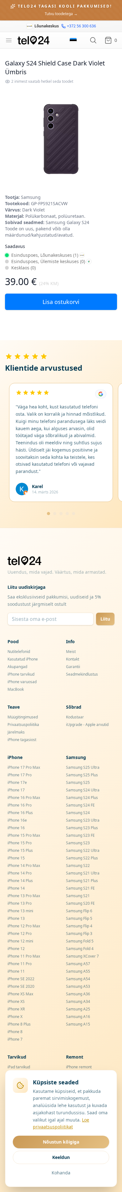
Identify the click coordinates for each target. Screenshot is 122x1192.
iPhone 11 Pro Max (24, 956)
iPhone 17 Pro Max (24, 767)
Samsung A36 (78, 994)
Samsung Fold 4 (80, 948)
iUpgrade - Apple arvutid (87, 724)
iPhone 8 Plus (19, 1024)
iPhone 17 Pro (20, 775)
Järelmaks (16, 732)
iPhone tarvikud (21, 674)
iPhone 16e (17, 820)
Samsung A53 (78, 986)
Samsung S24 (78, 812)
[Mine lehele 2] (54, 513)
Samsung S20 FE (80, 903)
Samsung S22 (78, 865)
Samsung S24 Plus (82, 797)
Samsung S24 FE (80, 805)
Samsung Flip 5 (79, 918)
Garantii (73, 666)
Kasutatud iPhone (23, 659)
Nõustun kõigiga (61, 1142)
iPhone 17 (16, 790)
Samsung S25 (78, 782)
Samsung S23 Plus (82, 827)
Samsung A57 (78, 963)
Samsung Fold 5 (80, 941)
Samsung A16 (78, 1016)
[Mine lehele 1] (48, 513)
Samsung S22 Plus (82, 858)
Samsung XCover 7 (82, 956)
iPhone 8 (15, 1031)
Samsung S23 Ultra (82, 820)
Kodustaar (75, 717)
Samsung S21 (78, 895)
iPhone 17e (17, 782)
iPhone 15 (16, 858)
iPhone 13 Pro (20, 903)
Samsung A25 (78, 1009)
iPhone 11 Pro (20, 963)
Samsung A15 (78, 1024)
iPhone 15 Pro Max (24, 835)
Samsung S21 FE (80, 888)
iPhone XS (16, 1001)
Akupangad (17, 666)
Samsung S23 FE (80, 835)
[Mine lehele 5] (73, 513)
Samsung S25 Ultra (82, 767)
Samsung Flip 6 (79, 911)
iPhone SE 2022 (21, 978)
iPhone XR (16, 1009)
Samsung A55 (78, 971)
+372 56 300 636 (81, 26)
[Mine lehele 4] (67, 513)
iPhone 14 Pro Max (24, 865)
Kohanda (61, 1173)
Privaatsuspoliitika (23, 724)
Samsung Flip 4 (79, 926)
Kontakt (72, 659)
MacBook (16, 689)
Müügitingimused (23, 717)
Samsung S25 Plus (82, 775)
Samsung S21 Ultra (82, 873)
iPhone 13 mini (20, 911)
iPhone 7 (15, 1039)
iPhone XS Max (20, 994)
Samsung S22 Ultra (82, 850)
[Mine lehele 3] (61, 513)
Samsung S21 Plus (82, 880)
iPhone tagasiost (22, 739)
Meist (71, 651)
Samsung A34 (78, 1001)
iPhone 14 (16, 888)
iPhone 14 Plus (20, 880)
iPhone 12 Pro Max (24, 926)
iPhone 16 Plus (20, 812)
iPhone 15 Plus (20, 850)
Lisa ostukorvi (61, 302)
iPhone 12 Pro (20, 933)
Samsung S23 (78, 843)
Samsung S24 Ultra (82, 790)
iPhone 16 (16, 827)
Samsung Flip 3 (79, 933)
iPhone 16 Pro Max (24, 797)
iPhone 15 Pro (20, 843)
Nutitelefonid (19, 651)
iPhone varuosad (22, 681)
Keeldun (61, 1157)
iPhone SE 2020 (21, 986)
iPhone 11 (16, 971)
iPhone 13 (16, 918)
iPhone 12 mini (20, 941)
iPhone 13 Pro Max (24, 895)
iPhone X (15, 1016)
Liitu (105, 619)
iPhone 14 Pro (20, 873)
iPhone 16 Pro (20, 805)
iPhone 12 (16, 948)
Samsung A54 (78, 978)
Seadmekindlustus (82, 674)
